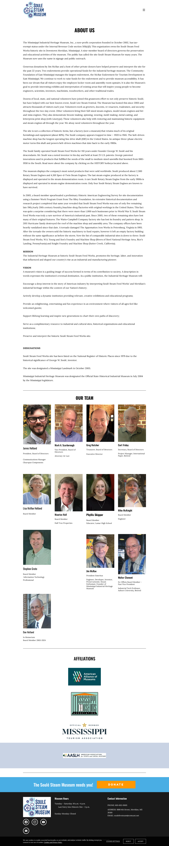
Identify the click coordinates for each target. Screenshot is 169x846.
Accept (140, 841)
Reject (128, 841)
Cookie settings (113, 841)
